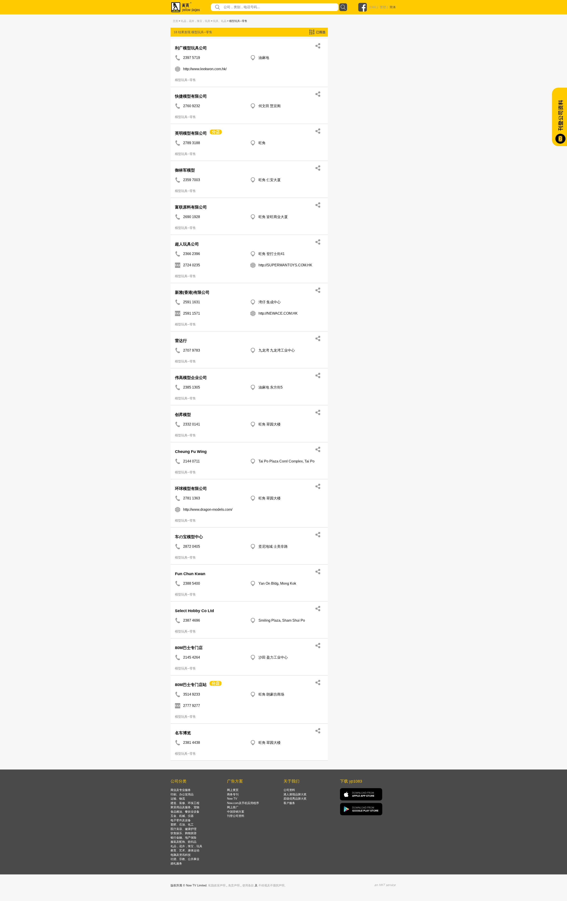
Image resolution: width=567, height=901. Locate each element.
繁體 (383, 7)
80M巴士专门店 (189, 648)
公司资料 (289, 790)
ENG (373, 7)
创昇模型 (183, 414)
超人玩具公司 (187, 244)
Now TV (232, 798)
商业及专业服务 (181, 790)
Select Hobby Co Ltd (194, 611)
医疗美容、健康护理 (183, 829)
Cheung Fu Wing (191, 451)
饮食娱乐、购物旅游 (183, 833)
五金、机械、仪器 (182, 816)
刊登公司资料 (235, 816)
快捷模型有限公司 (191, 96)
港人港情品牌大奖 (295, 794)
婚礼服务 (176, 863)
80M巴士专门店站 (191, 685)
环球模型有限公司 (191, 488)
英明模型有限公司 (191, 133)
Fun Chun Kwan (190, 574)
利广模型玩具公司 (191, 48)
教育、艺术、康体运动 (185, 850)
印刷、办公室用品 (182, 794)
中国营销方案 (235, 811)
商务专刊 (233, 794)
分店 (216, 132)
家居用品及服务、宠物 (185, 807)
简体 (393, 7)
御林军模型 (185, 170)
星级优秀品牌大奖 (295, 798)
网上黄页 (233, 790)
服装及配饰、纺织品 (183, 841)
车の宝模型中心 (189, 537)
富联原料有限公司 (191, 207)
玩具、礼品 (219, 21)
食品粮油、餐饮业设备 (185, 811)
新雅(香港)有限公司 (192, 292)
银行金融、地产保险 (183, 837)
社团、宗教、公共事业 (185, 859)
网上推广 (233, 807)
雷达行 (181, 340)
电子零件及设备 (181, 820)
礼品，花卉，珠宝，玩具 (195, 21)
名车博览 (183, 733)
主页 (175, 21)
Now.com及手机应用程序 (243, 803)
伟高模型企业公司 (191, 377)
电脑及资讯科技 (181, 855)
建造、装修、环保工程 (185, 803)
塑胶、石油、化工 (182, 824)
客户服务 (289, 803)
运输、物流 (178, 798)
